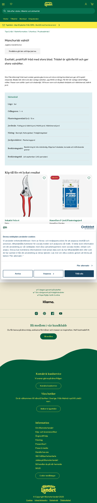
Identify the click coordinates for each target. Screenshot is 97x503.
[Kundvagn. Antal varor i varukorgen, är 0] (92, 4)
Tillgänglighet (65, 500)
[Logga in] (86, 4)
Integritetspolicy (41, 500)
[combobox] (51, 11)
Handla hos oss (42, 452)
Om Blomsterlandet (44, 428)
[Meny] (3, 4)
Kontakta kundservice (48, 386)
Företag (39, 440)
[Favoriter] (11, 4)
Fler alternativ (83, 265)
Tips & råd (9, 31)
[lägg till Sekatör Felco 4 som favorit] (44, 178)
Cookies (29, 500)
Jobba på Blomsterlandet (46, 460)
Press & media (41, 448)
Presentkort (40, 444)
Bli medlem (48, 336)
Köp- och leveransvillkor (46, 432)
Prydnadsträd (43, 31)
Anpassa (47, 273)
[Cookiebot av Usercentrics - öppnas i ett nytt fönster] (83, 227)
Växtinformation (20, 31)
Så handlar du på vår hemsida (48, 464)
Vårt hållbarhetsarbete (45, 456)
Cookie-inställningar (47, 476)
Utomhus (32, 31)
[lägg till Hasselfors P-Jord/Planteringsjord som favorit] (89, 178)
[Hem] (48, 4)
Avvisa (18, 273)
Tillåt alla (79, 273)
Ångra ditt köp (41, 436)
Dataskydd (54, 500)
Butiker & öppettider (49, 409)
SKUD (38, 468)
